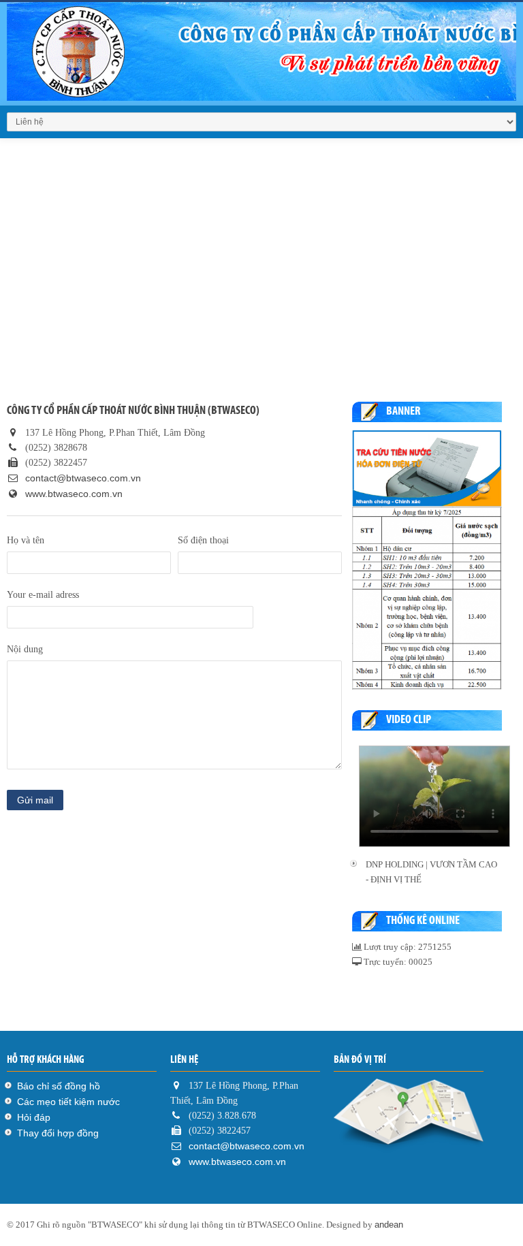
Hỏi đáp (33, 1117)
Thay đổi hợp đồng (58, 1133)
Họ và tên (25, 540)
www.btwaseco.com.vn (74, 493)
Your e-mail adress (43, 595)
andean (389, 1225)
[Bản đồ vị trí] (409, 1116)
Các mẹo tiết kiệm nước (68, 1101)
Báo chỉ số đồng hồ (58, 1086)
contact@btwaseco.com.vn (81, 478)
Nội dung (25, 649)
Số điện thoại (203, 540)
